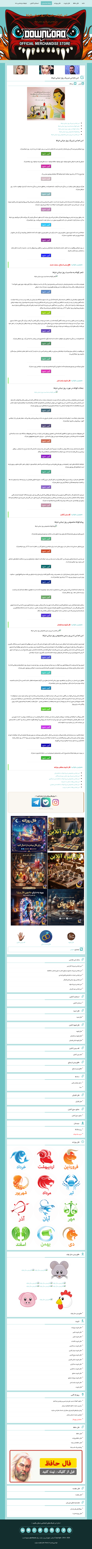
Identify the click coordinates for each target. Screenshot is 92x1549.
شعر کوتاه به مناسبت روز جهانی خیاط (69, 126)
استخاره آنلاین (34, 3)
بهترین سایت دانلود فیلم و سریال (72, 1405)
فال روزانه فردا (77, 1513)
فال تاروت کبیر (77, 1332)
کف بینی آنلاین (77, 1054)
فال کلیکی (79, 1101)
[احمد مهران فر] (72, 70)
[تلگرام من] (63, 1530)
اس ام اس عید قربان (76, 988)
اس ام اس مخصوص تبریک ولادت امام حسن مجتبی (65, 784)
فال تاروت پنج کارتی (76, 1354)
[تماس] (46, 1530)
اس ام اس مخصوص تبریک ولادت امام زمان (67, 773)
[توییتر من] (40, 1530)
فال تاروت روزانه (76, 1327)
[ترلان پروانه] (46, 70)
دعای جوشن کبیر (76, 1082)
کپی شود (46, 153)
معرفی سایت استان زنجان (74, 1414)
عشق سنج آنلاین (77, 1115)
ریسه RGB (78, 1129)
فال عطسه (79, 1494)
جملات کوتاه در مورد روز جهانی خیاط (69, 128)
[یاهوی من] (69, 1530)
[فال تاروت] (66, 834)
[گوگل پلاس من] (34, 1530)
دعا (81, 1087)
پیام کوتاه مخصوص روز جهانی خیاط (69, 131)
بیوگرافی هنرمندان (76, 1508)
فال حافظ (76, 3)
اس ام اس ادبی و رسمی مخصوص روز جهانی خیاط (65, 134)
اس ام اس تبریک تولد (75, 984)
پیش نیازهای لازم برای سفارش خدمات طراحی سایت (66, 1410)
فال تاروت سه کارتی (76, 1345)
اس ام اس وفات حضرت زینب (71, 787)
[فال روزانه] (29, 834)
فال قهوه (79, 1031)
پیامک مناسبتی (46, 3)
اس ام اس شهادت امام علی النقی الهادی (70, 975)
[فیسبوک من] (57, 1530)
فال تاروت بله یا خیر (76, 1382)
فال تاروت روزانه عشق (75, 1377)
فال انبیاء (79, 1017)
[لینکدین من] (22, 1530)
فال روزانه (57, 3)
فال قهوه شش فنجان (75, 1040)
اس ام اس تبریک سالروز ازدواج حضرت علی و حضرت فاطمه (64, 970)
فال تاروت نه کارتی (76, 1364)
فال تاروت (67, 3)
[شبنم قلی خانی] (20, 70)
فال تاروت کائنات (76, 1341)
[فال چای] (66, 907)
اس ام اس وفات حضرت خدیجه (70, 781)
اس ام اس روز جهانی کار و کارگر (72, 979)
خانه (83, 3)
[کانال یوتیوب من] (28, 1530)
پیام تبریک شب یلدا (76, 1447)
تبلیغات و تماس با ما (21, 3)
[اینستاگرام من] (52, 1530)
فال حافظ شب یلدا (76, 1442)
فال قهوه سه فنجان (76, 1035)
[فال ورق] (29, 907)
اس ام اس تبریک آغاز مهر (74, 966)
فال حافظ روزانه (77, 1438)
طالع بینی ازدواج (77, 1068)
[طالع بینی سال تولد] (46, 1285)
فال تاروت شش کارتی (75, 1359)
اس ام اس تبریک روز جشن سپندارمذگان (68, 775)
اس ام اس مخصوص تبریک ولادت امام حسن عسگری (64, 778)
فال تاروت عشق (77, 1373)
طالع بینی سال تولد (76, 1313)
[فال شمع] (29, 871)
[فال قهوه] (66, 871)
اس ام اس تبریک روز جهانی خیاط (46, 15)
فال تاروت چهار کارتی (75, 1350)
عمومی (72, 949)
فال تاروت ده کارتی (76, 1368)
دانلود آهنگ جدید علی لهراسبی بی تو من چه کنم (67, 1401)
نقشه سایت (38, 1542)
